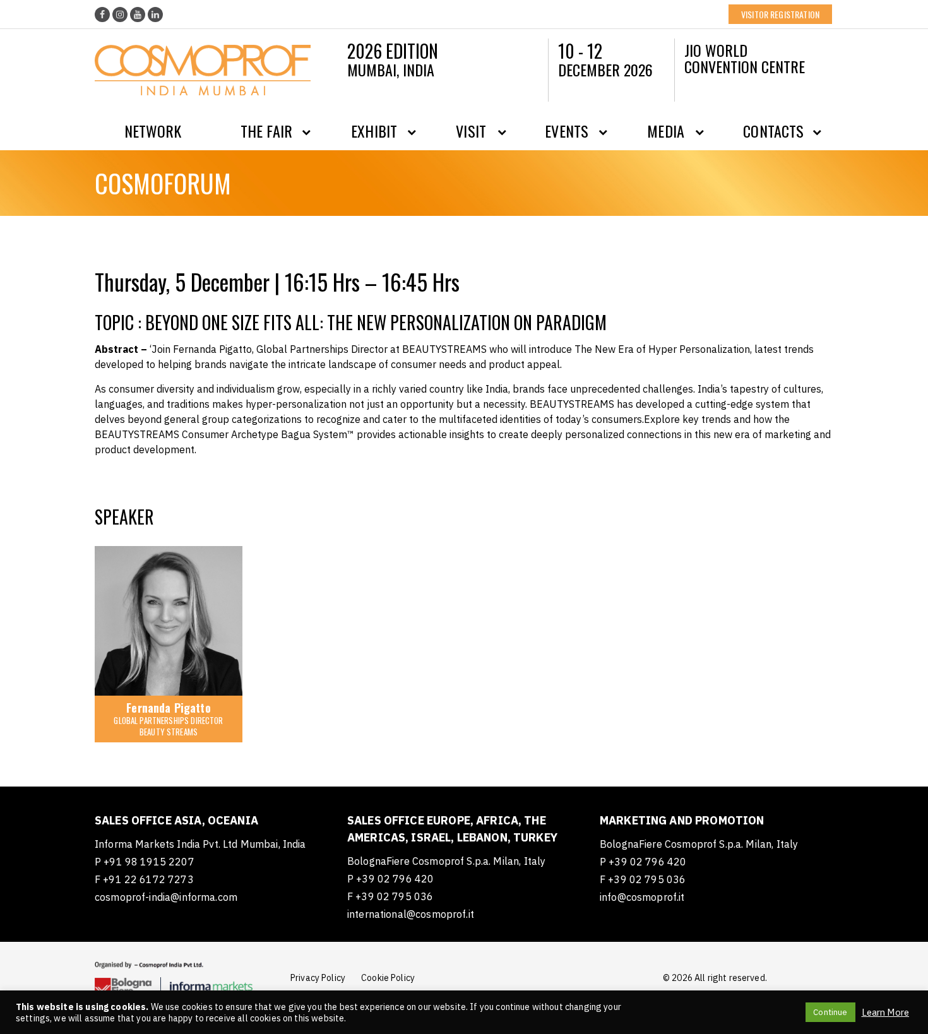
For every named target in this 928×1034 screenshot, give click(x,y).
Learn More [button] (886, 1012)
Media (665, 130)
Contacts (773, 130)
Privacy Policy (317, 977)
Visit (471, 130)
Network (153, 130)
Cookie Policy (388, 977)
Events (566, 130)
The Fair (266, 130)
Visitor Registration (780, 14)
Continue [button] (830, 1012)
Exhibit (374, 130)
